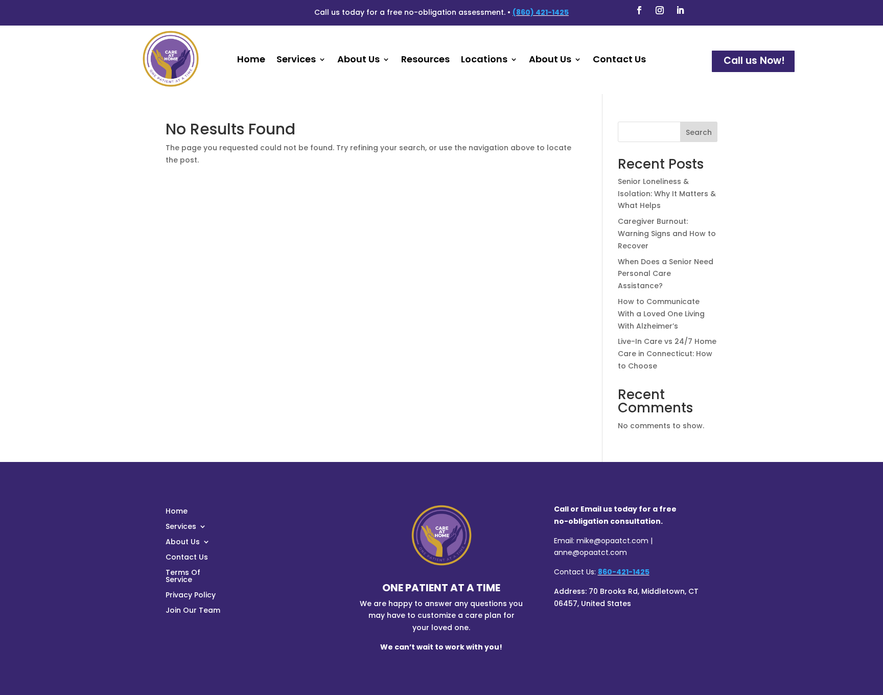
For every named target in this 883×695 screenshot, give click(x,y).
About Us (358, 60)
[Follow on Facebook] (639, 10)
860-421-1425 (623, 572)
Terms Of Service (183, 577)
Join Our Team (193, 611)
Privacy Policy (191, 595)
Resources (425, 60)
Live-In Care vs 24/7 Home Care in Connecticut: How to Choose (667, 353)
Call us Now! (754, 60)
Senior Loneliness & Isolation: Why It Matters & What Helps (667, 193)
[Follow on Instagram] (660, 10)
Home (251, 60)
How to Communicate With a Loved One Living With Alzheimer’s (661, 313)
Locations (484, 60)
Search (699, 132)
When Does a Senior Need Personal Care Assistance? (665, 274)
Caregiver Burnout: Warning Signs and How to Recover (667, 233)
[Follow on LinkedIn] (680, 10)
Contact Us (619, 60)
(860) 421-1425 (541, 12)
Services (296, 60)
